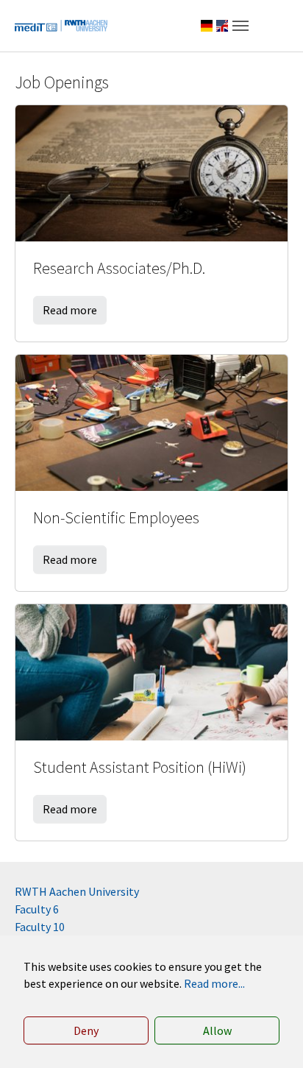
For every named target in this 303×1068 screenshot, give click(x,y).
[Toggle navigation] (240, 25)
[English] (222, 26)
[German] (207, 26)
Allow (217, 1030)
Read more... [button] (214, 983)
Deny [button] (86, 1030)
